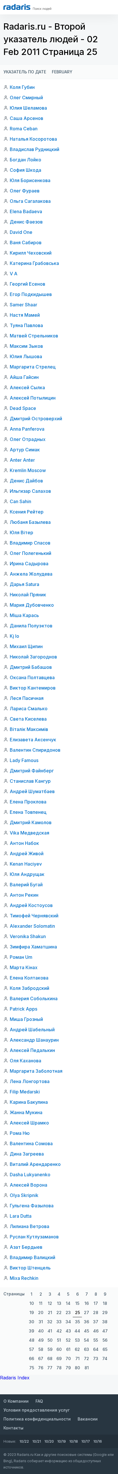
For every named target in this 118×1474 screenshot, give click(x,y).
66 (31, 1358)
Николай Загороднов (33, 657)
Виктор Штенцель (30, 1268)
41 (50, 1330)
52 (68, 1340)
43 (68, 1330)
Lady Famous (24, 760)
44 (77, 1330)
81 (86, 1367)
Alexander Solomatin (32, 926)
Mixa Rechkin (24, 1278)
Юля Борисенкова (30, 180)
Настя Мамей (25, 315)
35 (77, 1321)
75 (31, 1367)
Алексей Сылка (27, 387)
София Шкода (25, 170)
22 (59, 1312)
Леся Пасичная (27, 698)
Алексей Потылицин (33, 398)
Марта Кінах (24, 967)
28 (95, 1312)
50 (50, 1340)
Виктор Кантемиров (33, 688)
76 (40, 1367)
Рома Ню (20, 1133)
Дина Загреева (27, 1154)
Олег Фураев (25, 191)
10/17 (85, 1441)
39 (31, 1330)
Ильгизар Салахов (30, 491)
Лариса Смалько (29, 708)
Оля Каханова (25, 1061)
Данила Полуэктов (31, 626)
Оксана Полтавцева (32, 677)
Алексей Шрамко (29, 1123)
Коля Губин (22, 87)
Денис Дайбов (26, 481)
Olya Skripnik (24, 1195)
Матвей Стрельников (34, 336)
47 (105, 1330)
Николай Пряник (28, 594)
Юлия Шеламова (28, 108)
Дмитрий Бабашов (31, 667)
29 (104, 1312)
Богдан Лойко (25, 160)
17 (96, 1303)
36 (86, 1321)
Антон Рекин (24, 895)
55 (95, 1340)
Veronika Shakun (28, 936)
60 (59, 1349)
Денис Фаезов (26, 222)
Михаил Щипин (26, 646)
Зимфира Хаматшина (33, 947)
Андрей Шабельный (32, 1029)
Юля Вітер (21, 532)
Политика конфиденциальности (37, 1418)
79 (68, 1367)
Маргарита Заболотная (36, 1071)
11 (40, 1303)
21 (50, 1312)
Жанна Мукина (26, 1112)
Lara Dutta (21, 1216)
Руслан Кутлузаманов (34, 1237)
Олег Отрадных (28, 439)
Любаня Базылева (30, 522)
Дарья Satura (24, 584)
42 (59, 1330)
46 (96, 1330)
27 (86, 1312)
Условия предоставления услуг (36, 1410)
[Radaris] (16, 7)
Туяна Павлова (26, 325)
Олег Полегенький (30, 553)
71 (77, 1358)
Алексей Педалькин (32, 1050)
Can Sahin (20, 501)
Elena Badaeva (26, 211)
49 (41, 1340)
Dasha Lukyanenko (30, 1174)
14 (68, 1303)
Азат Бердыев (26, 1247)
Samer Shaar (23, 305)
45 (86, 1330)
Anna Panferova (27, 429)
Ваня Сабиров (26, 242)
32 (49, 1321)
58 (40, 1349)
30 (31, 1321)
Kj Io (14, 636)
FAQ (39, 1401)
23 (68, 1312)
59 (50, 1349)
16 (86, 1303)
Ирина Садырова (29, 563)
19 (32, 1312)
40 (41, 1330)
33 (59, 1321)
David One (21, 232)
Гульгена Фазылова (32, 1205)
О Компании (16, 1401)
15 (77, 1303)
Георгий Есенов (27, 284)
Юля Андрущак (27, 874)
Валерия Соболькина (34, 998)
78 (59, 1367)
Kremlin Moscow (28, 470)
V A (13, 273)
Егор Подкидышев (31, 294)
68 (49, 1358)
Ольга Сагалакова (30, 201)
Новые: (9, 1441)
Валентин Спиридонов (35, 750)
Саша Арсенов (26, 118)
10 (32, 1303)
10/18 (73, 1441)
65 (105, 1349)
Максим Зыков (26, 346)
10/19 (61, 1441)
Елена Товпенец (28, 812)
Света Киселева (28, 719)
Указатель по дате (24, 71)
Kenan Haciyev (26, 864)
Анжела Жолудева (31, 574)
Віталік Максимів (29, 729)
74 (104, 1358)
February (62, 71)
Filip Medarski (25, 1092)
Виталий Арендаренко (35, 1164)
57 (31, 1349)
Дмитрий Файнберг (32, 771)
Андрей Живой (27, 853)
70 (68, 1358)
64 (96, 1349)
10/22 (24, 1441)
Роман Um (21, 957)
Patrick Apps (23, 1009)
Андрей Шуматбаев (32, 791)
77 (49, 1367)
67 (40, 1358)
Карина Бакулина (29, 1102)
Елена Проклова (28, 802)
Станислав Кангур (30, 781)
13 (59, 1303)
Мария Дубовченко (32, 605)
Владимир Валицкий (32, 1257)
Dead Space (23, 408)
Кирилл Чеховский (31, 253)
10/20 (49, 1441)
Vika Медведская (29, 833)
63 (86, 1349)
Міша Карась (24, 615)
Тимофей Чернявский (34, 916)
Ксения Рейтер (27, 512)
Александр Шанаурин (34, 1040)
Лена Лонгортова (30, 1081)
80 (77, 1367)
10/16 (97, 1441)
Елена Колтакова (29, 978)
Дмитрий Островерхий (36, 418)
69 (59, 1358)
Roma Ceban (24, 128)
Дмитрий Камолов (31, 822)
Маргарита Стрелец (33, 367)
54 (86, 1340)
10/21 (36, 1441)
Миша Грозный (26, 1019)
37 (95, 1321)
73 (95, 1358)
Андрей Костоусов (31, 905)
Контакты (13, 1427)
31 (41, 1321)
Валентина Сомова (31, 1143)
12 (50, 1303)
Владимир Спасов (30, 543)
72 (86, 1358)
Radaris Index (15, 1378)
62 (77, 1349)
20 (40, 1312)
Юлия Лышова (26, 356)
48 (31, 1340)
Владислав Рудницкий (34, 149)
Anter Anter (22, 460)
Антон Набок (24, 843)
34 (68, 1321)
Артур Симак (25, 449)
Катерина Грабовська (34, 263)
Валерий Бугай (26, 884)
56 (105, 1340)
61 (68, 1349)
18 (105, 1303)
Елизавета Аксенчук (33, 739)
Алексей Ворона (28, 1185)
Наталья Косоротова (33, 139)
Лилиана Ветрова (29, 1226)
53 (77, 1340)
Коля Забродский (29, 988)
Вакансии (88, 1418)
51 (59, 1340)
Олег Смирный (26, 97)
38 (104, 1321)
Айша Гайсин (24, 377)
